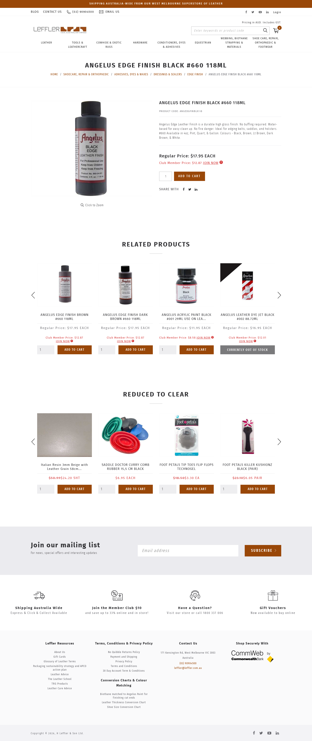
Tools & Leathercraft (77, 44)
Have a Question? (195, 608)
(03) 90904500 (188, 663)
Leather (46, 42)
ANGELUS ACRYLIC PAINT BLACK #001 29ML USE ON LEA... (186, 317)
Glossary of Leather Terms (60, 661)
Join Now (210, 163)
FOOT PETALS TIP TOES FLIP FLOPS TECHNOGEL (187, 467)
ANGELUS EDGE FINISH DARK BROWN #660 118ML (125, 317)
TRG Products (60, 683)
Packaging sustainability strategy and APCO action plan (59, 668)
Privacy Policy (123, 661)
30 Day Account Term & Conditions (124, 671)
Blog (35, 11)
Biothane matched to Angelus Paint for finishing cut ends (124, 696)
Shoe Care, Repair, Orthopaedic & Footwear (266, 42)
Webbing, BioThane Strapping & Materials (234, 42)
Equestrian (203, 42)
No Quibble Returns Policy (124, 652)
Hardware (140, 42)
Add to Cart (75, 349)
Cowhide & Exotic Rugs (109, 44)
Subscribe (262, 551)
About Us (59, 652)
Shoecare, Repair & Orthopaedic (86, 74)
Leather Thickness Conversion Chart (124, 702)
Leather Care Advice (60, 688)
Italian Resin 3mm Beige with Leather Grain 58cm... (64, 467)
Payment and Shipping (123, 657)
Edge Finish (195, 74)
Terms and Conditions (124, 666)
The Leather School (60, 679)
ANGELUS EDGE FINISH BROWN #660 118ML (65, 317)
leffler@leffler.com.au (188, 668)
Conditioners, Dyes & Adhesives (171, 44)
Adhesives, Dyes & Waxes (131, 74)
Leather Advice (60, 674)
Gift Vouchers (273, 608)
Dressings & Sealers (168, 74)
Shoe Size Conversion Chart (124, 707)
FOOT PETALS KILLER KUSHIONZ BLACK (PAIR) (247, 467)
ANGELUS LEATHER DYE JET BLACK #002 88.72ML (247, 317)
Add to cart (189, 176)
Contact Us (52, 11)
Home (54, 74)
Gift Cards (59, 657)
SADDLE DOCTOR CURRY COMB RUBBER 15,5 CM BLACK (125, 467)
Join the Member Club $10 (117, 608)
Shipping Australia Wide (39, 608)
